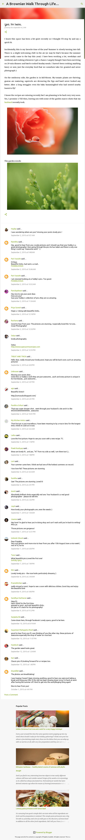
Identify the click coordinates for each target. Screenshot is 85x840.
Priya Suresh (16, 308)
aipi (12, 388)
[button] (5, 32)
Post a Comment (11, 695)
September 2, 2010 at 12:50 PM (23, 329)
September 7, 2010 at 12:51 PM (23, 532)
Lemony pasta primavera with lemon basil (31, 809)
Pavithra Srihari (17, 405)
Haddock (14, 645)
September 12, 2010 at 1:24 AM (23, 652)
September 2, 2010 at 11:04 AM (23, 301)
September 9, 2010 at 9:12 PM (23, 611)
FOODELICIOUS (17, 266)
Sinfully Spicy (16, 560)
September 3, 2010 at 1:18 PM (23, 442)
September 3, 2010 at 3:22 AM (23, 429)
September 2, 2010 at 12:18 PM (23, 314)
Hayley (13, 229)
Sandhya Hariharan (18, 598)
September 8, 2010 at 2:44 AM (23, 577)
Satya (13, 336)
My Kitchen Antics (18, 420)
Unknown (15, 371)
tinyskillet (15, 671)
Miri (12, 570)
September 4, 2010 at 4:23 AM (23, 472)
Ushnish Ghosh (17, 538)
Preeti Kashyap (17, 448)
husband (8, 102)
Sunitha (14, 478)
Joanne (14, 519)
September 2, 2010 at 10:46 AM (23, 269)
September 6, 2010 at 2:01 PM (23, 485)
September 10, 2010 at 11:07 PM (24, 639)
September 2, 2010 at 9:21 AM (23, 235)
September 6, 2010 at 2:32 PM (23, 500)
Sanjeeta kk (15, 617)
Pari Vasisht (16, 259)
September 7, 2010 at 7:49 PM (23, 564)
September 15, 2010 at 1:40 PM (23, 665)
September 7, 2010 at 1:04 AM (23, 513)
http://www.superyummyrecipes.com (25, 347)
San (12, 658)
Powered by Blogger (44, 832)
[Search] (82, 3)
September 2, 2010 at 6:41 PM (23, 399)
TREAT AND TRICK (18, 356)
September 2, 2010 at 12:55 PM (23, 350)
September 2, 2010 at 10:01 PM (23, 414)
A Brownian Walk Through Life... (32, 4)
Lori (12, 461)
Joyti (13, 506)
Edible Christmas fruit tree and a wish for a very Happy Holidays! (39, 729)
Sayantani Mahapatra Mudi (22, 630)
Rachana (14, 321)
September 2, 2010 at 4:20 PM (23, 365)
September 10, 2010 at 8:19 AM (23, 624)
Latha (13, 435)
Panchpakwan (16, 291)
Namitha (14, 242)
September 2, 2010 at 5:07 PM (23, 382)
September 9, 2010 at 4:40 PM (23, 592)
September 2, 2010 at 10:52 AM (23, 284)
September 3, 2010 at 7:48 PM (23, 455)
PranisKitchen (16, 583)
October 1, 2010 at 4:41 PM (22, 689)
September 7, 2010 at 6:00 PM (23, 549)
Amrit (13, 491)
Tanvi (13, 555)
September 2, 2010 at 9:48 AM (23, 252)
